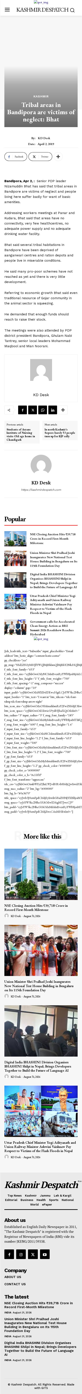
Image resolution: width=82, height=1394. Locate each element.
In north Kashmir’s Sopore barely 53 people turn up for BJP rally (60, 433)
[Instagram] (21, 1254)
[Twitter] (32, 410)
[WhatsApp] (42, 410)
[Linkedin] (52, 410)
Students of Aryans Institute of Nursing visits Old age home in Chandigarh (21, 434)
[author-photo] (7, 916)
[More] (58, 156)
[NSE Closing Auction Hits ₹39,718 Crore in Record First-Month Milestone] (15, 538)
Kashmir (41, 96)
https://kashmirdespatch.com (41, 489)
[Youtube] (45, 1254)
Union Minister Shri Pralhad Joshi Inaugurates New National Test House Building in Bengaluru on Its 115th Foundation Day (53, 559)
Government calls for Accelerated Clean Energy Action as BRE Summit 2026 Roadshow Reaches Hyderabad (52, 628)
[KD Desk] (41, 465)
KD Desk (44, 138)
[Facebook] (22, 410)
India (7, 1312)
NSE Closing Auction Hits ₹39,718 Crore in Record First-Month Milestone (52, 538)
